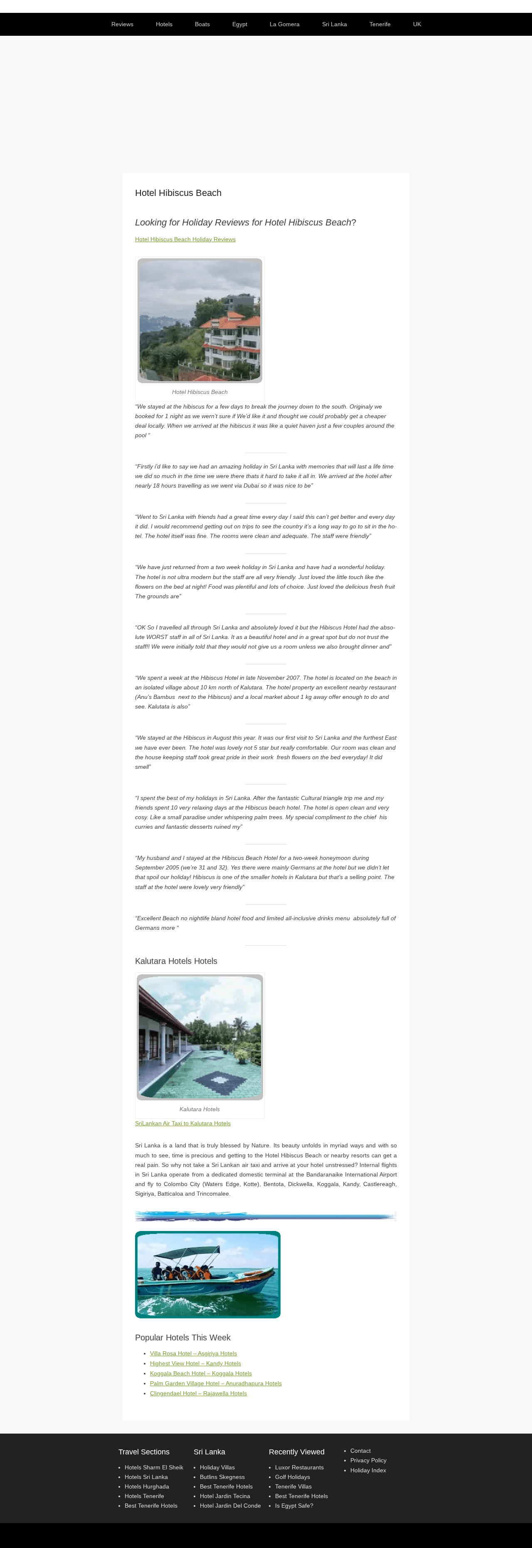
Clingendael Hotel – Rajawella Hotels (198, 1393)
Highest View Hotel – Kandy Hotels (195, 1363)
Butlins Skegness (222, 1477)
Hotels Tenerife (144, 1496)
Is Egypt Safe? (294, 1505)
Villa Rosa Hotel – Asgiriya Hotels (193, 1353)
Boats (202, 24)
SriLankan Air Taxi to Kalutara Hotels (183, 1123)
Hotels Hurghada (147, 1486)
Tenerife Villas (293, 1486)
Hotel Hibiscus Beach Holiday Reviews (185, 239)
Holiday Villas (217, 1467)
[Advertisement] (266, 98)
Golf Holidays (292, 1477)
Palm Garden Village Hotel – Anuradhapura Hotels (216, 1383)
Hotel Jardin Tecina (225, 1496)
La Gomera (285, 24)
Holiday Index (368, 1470)
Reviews (122, 24)
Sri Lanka (334, 24)
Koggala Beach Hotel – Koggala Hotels (201, 1373)
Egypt (239, 24)
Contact (360, 1450)
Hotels (164, 24)
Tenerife (380, 24)
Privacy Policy (368, 1460)
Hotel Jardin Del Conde (230, 1505)
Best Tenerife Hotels (151, 1505)
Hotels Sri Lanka (146, 1477)
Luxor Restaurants (299, 1467)
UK (417, 24)
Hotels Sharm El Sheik (154, 1467)
